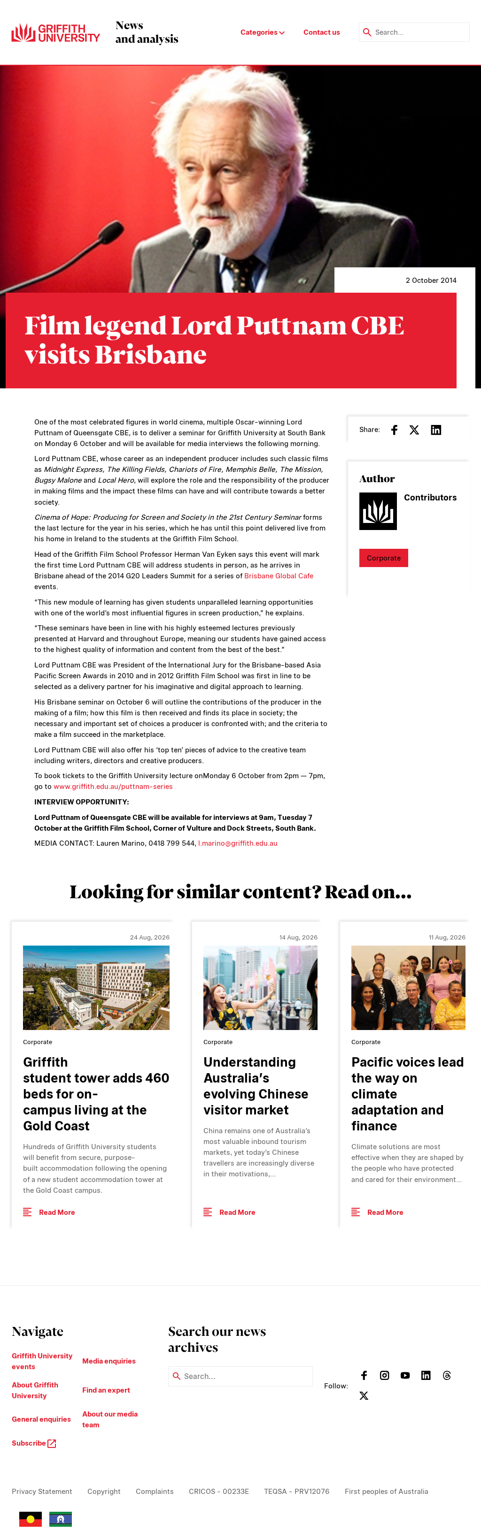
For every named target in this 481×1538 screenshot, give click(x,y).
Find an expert (106, 1390)
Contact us (321, 32)
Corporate (384, 557)
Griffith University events (42, 1361)
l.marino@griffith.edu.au (238, 843)
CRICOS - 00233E (219, 1491)
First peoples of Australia (386, 1491)
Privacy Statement (42, 1491)
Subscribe (29, 1443)
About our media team (110, 1419)
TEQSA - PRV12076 (297, 1491)
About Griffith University (35, 1390)
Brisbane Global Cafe (278, 575)
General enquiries (41, 1419)
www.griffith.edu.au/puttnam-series (113, 786)
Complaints (155, 1491)
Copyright (104, 1491)
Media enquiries (109, 1360)
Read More (57, 1212)
